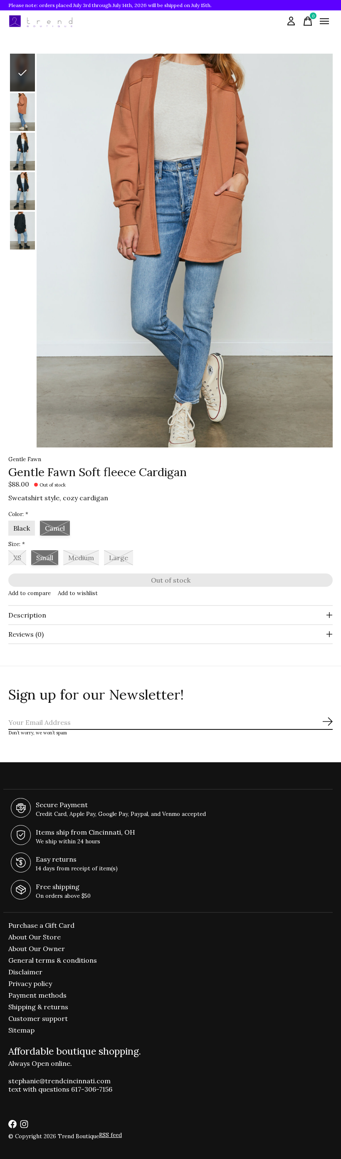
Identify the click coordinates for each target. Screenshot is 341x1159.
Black (21, 528)
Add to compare (29, 593)
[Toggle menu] (324, 21)
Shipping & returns (38, 1007)
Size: (16, 544)
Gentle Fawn (24, 459)
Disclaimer (25, 972)
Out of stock (170, 580)
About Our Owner (36, 948)
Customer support (38, 1018)
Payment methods (37, 995)
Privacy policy (30, 983)
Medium (81, 558)
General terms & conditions (52, 960)
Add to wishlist (78, 593)
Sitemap (21, 1030)
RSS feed (110, 1135)
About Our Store (34, 937)
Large (118, 558)
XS (17, 558)
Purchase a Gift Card (41, 925)
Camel (55, 528)
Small (44, 558)
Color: (18, 514)
